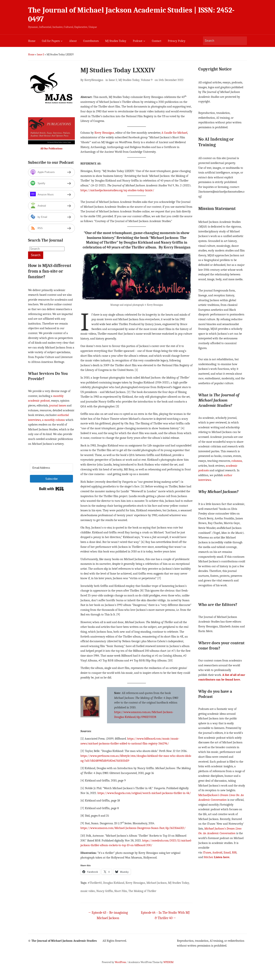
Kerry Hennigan (104, 132)
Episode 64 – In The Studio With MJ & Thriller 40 (165, 915)
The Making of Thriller (142, 891)
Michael (203, 795)
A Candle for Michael (174, 132)
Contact (156, 41)
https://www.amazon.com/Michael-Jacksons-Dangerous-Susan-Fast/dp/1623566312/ (133, 828)
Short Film (120, 891)
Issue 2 (40, 54)
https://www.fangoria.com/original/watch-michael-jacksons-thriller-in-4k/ (144, 793)
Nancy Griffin (104, 891)
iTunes (207, 852)
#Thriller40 (95, 883)
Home (31, 41)
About (73, 41)
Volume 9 (146, 80)
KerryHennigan (93, 80)
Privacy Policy (176, 41)
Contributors (91, 41)
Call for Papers (51, 41)
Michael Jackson (156, 883)
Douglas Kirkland (113, 883)
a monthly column (53, 420)
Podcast (137, 41)
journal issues (57, 405)
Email (227, 852)
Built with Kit (51, 488)
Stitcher (208, 857)
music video (87, 891)
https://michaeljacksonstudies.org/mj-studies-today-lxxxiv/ (117, 190)
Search (242, 40)
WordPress (120, 962)
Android (217, 852)
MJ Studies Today (115, 41)
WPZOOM (168, 962)
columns (236, 461)
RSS (234, 852)
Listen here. (222, 857)
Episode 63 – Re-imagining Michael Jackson (108, 915)
